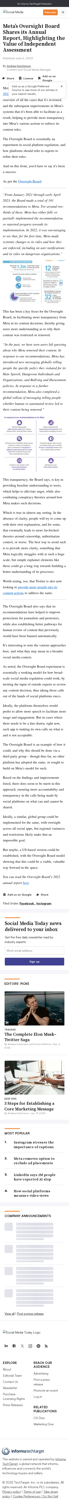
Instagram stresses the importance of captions (34, 1144)
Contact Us (10, 1382)
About (7, 1369)
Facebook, (28, 903)
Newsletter (10, 1388)
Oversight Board (29, 181)
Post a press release (30, 1314)
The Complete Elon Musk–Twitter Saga (30, 1037)
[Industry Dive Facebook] (14, 1346)
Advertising (41, 1373)
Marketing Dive (44, 1424)
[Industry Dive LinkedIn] (6, 1346)
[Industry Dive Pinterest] (38, 1346)
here (26, 882)
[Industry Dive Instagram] (30, 1346)
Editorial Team (12, 1375)
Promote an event (46, 1390)
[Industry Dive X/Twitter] (22, 1346)
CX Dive (39, 1418)
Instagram (43, 903)
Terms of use (32, 1492)
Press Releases (13, 1405)
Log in (38, 1397)
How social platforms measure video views (32, 1193)
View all (10, 1314)
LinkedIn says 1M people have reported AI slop (35, 1177)
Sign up (34, 961)
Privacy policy (11, 1492)
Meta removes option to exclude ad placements (34, 1160)
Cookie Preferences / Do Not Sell (35, 1496)
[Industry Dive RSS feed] (46, 1346)
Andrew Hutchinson (19, 66)
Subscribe (50, 12)
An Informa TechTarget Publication (34, 3)
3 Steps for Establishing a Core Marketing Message (29, 1106)
